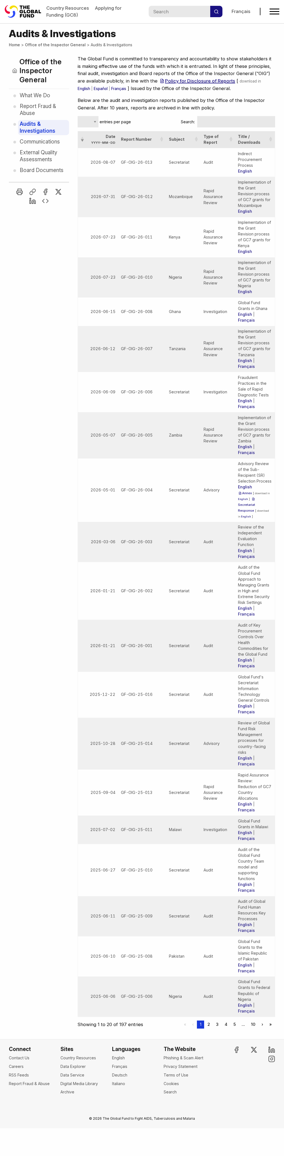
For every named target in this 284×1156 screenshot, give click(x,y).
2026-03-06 (103, 541)
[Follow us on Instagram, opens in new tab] (267, 1058)
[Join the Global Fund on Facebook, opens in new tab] (232, 1049)
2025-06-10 (102, 956)
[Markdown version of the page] (45, 201)
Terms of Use (176, 1075)
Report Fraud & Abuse (29, 1083)
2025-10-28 (102, 743)
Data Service (72, 1075)
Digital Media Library (79, 1083)
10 (253, 1024)
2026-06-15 (102, 311)
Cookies (171, 1083)
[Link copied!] (32, 191)
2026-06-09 (102, 391)
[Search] (216, 11)
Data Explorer (73, 1066)
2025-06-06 (102, 996)
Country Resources (67, 8)
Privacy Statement (180, 1066)
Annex (247, 493)
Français (241, 11)
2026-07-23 (102, 237)
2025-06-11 (102, 916)
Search (170, 1092)
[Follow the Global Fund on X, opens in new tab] (249, 1049)
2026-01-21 (102, 590)
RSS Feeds (19, 1075)
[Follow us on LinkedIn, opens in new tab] (267, 1049)
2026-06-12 (102, 348)
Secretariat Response (246, 507)
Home (14, 44)
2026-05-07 (102, 435)
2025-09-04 (102, 792)
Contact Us (19, 1057)
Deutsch (119, 1075)
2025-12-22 (102, 694)
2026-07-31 (103, 196)
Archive (67, 1092)
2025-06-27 (102, 870)
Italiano (118, 1083)
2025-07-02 (102, 829)
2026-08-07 (102, 162)
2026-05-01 (102, 490)
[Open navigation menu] (274, 11)
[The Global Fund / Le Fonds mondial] (25, 11)
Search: (188, 122)
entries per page (114, 121)
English (84, 88)
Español (101, 88)
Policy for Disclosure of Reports (200, 81)
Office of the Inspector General (55, 44)
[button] (82, 139)
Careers (16, 1066)
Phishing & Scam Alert (183, 1057)
